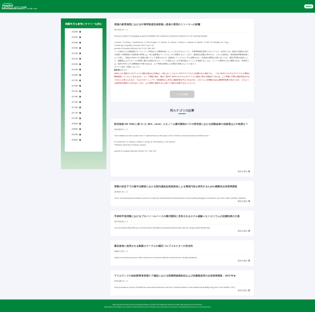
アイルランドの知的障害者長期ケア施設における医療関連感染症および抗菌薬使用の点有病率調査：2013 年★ (175, 275)
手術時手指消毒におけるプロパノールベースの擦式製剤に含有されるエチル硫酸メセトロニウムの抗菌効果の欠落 (177, 216)
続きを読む (243, 171)
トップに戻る (182, 94)
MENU (309, 6)
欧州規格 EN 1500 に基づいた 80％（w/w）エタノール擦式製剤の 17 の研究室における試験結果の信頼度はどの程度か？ (181, 124)
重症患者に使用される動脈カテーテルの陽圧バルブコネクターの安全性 (153, 245)
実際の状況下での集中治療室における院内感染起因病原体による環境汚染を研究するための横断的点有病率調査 (175, 186)
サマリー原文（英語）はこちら (127, 66)
